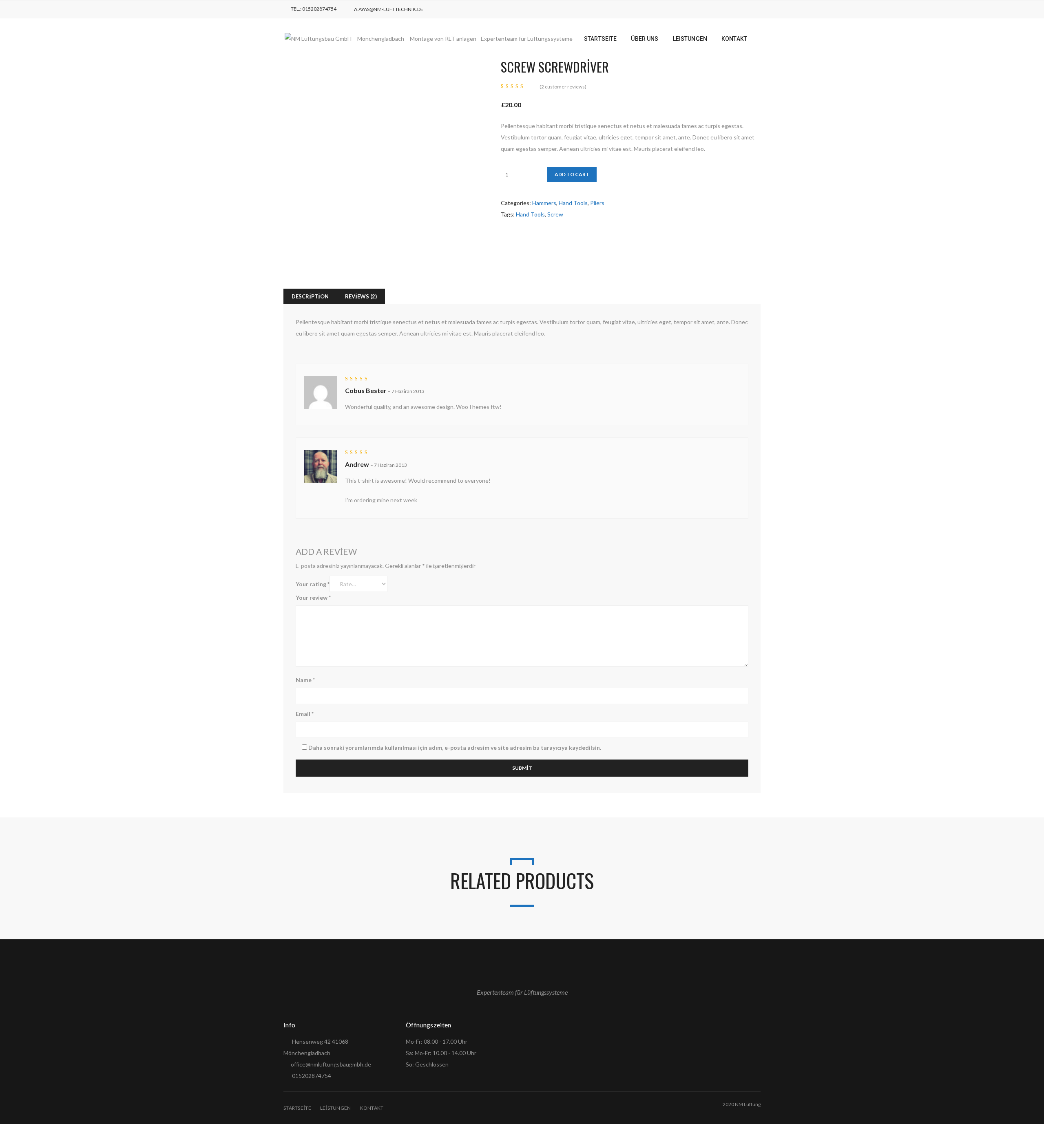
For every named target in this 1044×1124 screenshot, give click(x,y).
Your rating (313, 584)
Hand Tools (573, 202)
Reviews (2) (361, 296)
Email (305, 713)
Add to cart (572, 174)
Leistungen (335, 1108)
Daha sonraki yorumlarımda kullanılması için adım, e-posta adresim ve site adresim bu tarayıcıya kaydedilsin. (454, 747)
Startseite (297, 1108)
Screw (555, 214)
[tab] (310, 296)
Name (305, 679)
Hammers (544, 202)
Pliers (597, 202)
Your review (313, 597)
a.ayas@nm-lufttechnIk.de (388, 9)
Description (310, 296)
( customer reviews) (563, 87)
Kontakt (372, 1108)
